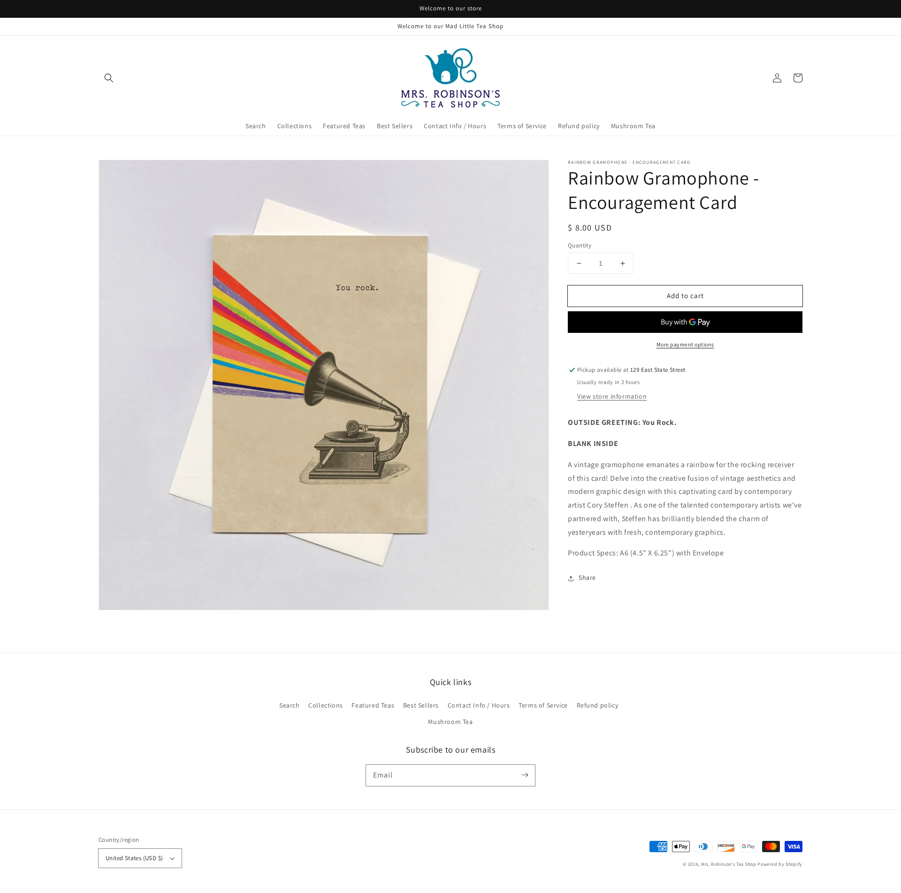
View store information (612, 397)
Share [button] (587, 578)
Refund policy (597, 705)
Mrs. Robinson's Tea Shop (728, 864)
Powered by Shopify (779, 864)
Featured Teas (372, 705)
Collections (325, 705)
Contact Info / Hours (479, 705)
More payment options (685, 344)
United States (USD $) (134, 858)
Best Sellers (421, 705)
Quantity (579, 245)
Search (289, 705)
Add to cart (685, 295)
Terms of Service (543, 705)
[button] (109, 78)
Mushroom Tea (450, 721)
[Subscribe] (524, 775)
